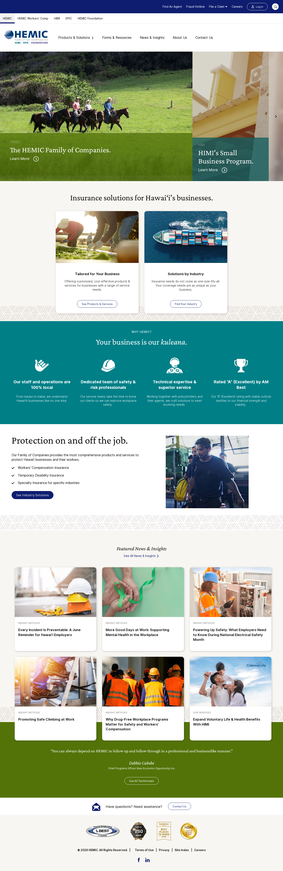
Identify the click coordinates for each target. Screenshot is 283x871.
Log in (259, 6)
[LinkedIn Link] (147, 859)
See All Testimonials (141, 781)
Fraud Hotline (195, 6)
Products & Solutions (74, 37)
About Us (180, 37)
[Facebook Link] (139, 859)
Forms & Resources (117, 37)
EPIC (69, 18)
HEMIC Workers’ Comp (33, 18)
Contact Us (204, 37)
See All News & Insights (140, 556)
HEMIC (7, 18)
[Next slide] (276, 116)
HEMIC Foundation (90, 18)
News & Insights (152, 37)
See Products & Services (97, 304)
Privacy (164, 850)
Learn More (20, 158)
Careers (237, 6)
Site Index (182, 850)
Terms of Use (144, 850)
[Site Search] (275, 6)
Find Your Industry (186, 304)
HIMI (57, 18)
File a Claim (216, 6)
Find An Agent (172, 6)
